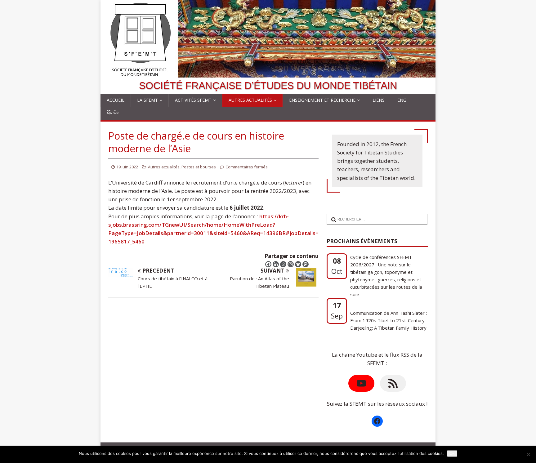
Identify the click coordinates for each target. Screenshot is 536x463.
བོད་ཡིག (113, 113)
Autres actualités (250, 100)
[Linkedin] (276, 264)
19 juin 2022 (127, 167)
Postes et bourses (198, 167)
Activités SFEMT (193, 100)
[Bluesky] (298, 264)
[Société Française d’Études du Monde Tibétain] (268, 73)
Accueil (115, 100)
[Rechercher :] (375, 215)
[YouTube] (361, 383)
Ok (452, 453)
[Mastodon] (305, 264)
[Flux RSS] (393, 383)
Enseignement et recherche (322, 100)
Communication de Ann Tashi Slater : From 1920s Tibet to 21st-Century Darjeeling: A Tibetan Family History (388, 320)
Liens (379, 100)
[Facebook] (268, 264)
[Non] (528, 454)
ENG (401, 100)
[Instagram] (291, 264)
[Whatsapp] (283, 264)
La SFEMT (147, 100)
